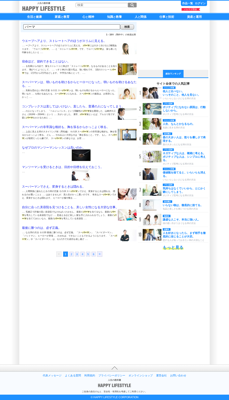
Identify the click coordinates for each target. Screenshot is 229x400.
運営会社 (161, 375)
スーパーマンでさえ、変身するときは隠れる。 (53, 186)
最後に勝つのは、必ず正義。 (41, 227)
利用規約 (89, 375)
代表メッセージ (52, 375)
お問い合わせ (178, 375)
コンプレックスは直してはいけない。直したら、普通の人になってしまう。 (73, 106)
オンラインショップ (141, 375)
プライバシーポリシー (111, 375)
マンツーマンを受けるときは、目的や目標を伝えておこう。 (62, 167)
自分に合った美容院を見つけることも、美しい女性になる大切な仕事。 (70, 207)
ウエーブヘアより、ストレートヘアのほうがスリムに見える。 (64, 41)
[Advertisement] (50, 288)
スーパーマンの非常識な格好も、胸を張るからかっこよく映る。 (65, 127)
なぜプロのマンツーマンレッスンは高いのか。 (53, 147)
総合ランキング (173, 73)
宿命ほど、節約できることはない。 (46, 61)
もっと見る (173, 247)
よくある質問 (73, 375)
